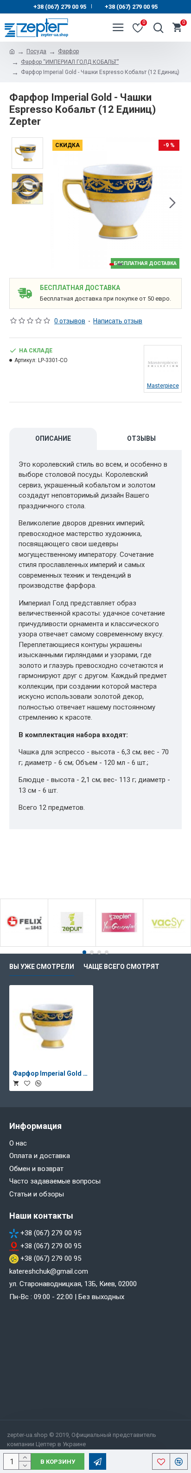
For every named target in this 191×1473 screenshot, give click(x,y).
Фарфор (68, 51)
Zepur (72, 945)
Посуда (36, 51)
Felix (24, 945)
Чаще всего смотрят (121, 966)
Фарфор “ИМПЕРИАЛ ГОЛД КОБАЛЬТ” (70, 62)
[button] (59, 203)
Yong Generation (119, 945)
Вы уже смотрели (41, 966)
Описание (53, 438)
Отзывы (141, 438)
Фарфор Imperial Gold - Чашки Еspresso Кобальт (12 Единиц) (51, 1073)
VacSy (167, 945)
